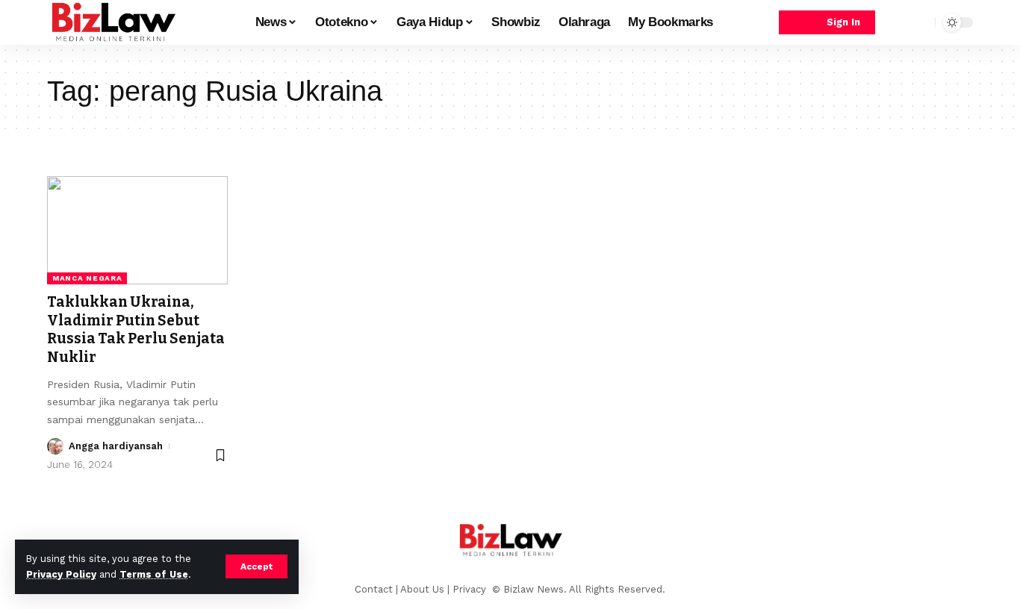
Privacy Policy (61, 574)
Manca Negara (87, 278)
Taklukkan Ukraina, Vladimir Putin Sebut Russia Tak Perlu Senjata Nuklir (136, 329)
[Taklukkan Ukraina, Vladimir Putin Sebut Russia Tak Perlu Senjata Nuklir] (137, 230)
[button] (256, 566)
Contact (374, 589)
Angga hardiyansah (116, 446)
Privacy (471, 589)
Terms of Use (153, 574)
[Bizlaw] (112, 22)
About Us (422, 589)
